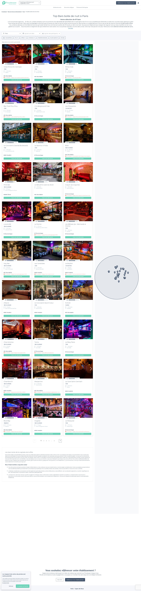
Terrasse (62, 37)
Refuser (11, 586)
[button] (125, 273)
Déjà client (59, 579)
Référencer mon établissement (126, 3)
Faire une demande (16, 79)
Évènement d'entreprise (82, 7)
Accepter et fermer (22, 586)
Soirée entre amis (57, 7)
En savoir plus (5, 582)
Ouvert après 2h (54, 37)
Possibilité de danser (42, 37)
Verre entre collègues (69, 7)
